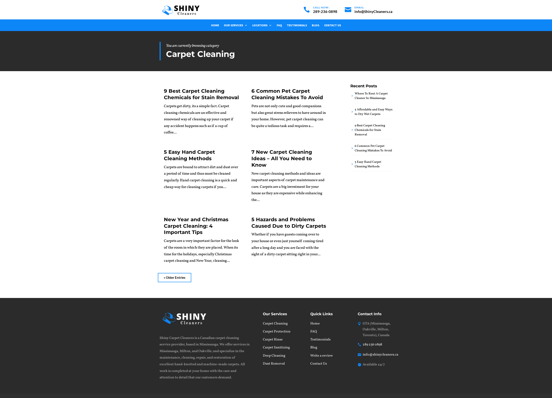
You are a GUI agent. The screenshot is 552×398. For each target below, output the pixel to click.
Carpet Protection (276, 331)
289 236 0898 (372, 344)
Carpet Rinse (273, 339)
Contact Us (332, 25)
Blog (315, 25)
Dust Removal (274, 363)
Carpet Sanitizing (276, 347)
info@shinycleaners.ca (380, 354)
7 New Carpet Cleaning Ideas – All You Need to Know (281, 158)
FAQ (279, 25)
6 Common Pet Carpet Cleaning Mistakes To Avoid (287, 94)
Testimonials (297, 25)
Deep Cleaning (274, 355)
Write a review (321, 355)
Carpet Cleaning (275, 323)
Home (215, 25)
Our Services (233, 25)
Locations (260, 25)
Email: (359, 7)
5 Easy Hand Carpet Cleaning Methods (189, 155)
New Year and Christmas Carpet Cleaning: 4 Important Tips (196, 225)
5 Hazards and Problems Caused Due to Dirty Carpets (288, 222)
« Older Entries (174, 277)
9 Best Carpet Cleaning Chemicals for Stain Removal (201, 94)
